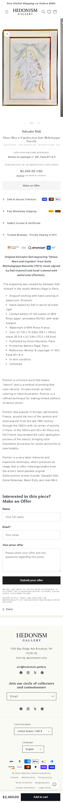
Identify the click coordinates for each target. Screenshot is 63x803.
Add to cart (41, 797)
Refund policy (28, 777)
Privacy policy (45, 777)
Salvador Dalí (31, 131)
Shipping (20, 175)
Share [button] (9, 609)
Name (6, 509)
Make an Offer (31, 185)
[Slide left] (24, 123)
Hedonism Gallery (29, 773)
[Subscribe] (52, 696)
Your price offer (13, 545)
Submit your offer (31, 580)
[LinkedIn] (49, 248)
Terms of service (24, 782)
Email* (7, 527)
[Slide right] (39, 123)
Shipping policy (43, 782)
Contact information (25, 787)
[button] (6, 11)
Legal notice (45, 787)
